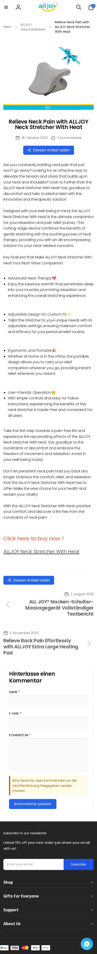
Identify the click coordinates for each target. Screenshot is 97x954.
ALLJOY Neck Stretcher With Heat (41, 551)
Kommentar (20, 735)
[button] (6, 7)
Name (14, 692)
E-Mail (15, 713)
